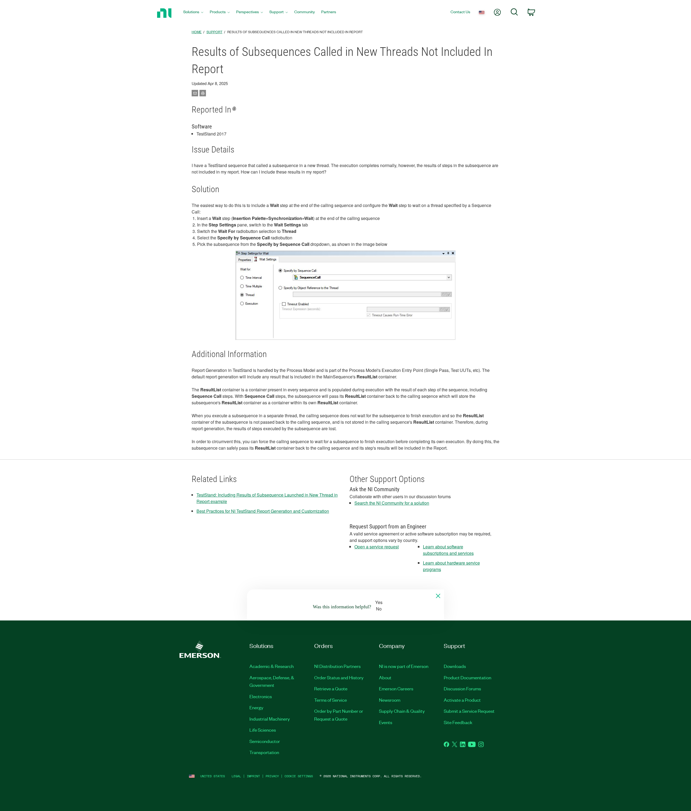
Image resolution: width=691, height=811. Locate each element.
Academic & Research (271, 666)
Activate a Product (462, 700)
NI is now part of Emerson (403, 666)
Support (214, 31)
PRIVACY (272, 776)
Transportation (264, 752)
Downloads (455, 666)
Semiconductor (264, 741)
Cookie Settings (298, 776)
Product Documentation (467, 677)
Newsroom (389, 700)
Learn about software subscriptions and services (448, 550)
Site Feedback (458, 722)
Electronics (260, 696)
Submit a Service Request (469, 711)
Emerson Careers (396, 688)
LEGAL (236, 776)
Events (385, 722)
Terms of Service (330, 700)
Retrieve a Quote (330, 688)
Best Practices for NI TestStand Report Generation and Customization (263, 511)
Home (197, 31)
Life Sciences (262, 730)
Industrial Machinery (269, 719)
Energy (256, 707)
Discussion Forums (462, 688)
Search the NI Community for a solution (391, 503)
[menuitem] (193, 13)
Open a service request (376, 547)
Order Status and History (339, 677)
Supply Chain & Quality (402, 711)
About (385, 677)
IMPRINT (253, 776)
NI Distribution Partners (337, 666)
